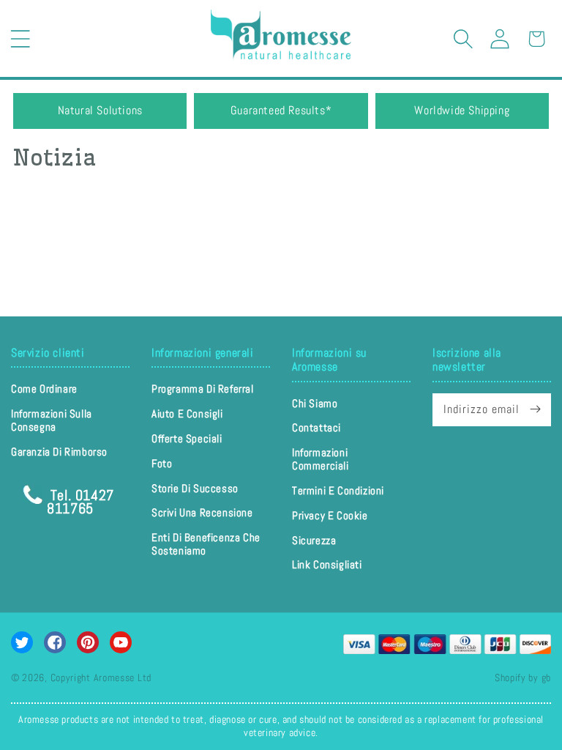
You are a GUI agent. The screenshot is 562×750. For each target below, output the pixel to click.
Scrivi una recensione (202, 512)
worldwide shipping (461, 110)
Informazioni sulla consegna (51, 420)
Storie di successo (195, 488)
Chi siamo (314, 403)
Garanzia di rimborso (59, 451)
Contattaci (316, 427)
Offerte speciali (186, 438)
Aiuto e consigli (187, 413)
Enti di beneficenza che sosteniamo (206, 543)
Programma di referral (202, 389)
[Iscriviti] (535, 409)
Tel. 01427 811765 (80, 500)
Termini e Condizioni (338, 490)
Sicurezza (314, 540)
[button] (20, 39)
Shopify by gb (523, 677)
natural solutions (100, 110)
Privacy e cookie (330, 515)
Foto (161, 463)
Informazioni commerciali (320, 458)
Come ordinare (44, 389)
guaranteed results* (281, 110)
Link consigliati (327, 564)
